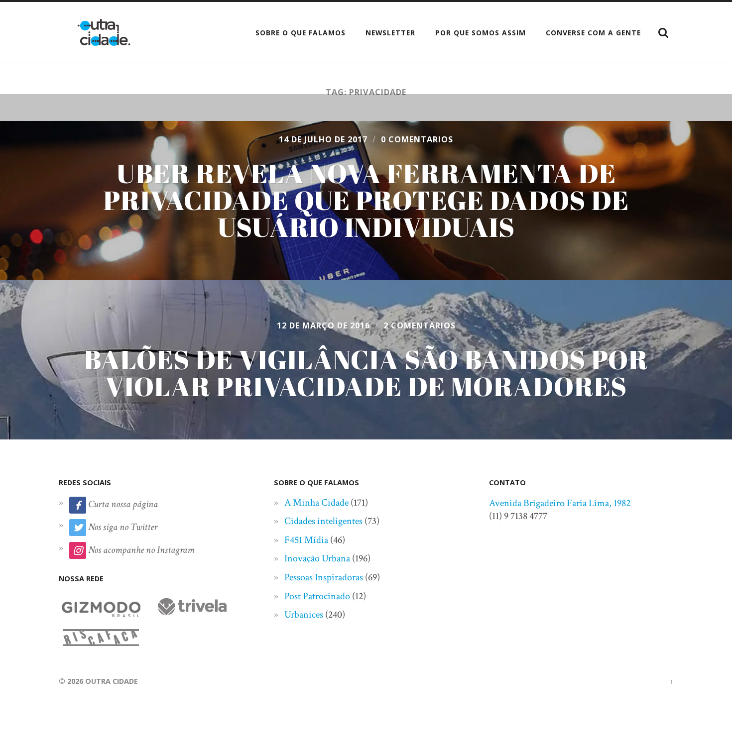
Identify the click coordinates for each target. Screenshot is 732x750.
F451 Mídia (306, 540)
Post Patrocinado (317, 596)
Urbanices (303, 614)
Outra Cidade (111, 681)
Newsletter (390, 32)
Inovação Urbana (317, 558)
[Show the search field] (663, 33)
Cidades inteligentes (323, 521)
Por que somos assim (480, 32)
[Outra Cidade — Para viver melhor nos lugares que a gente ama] (104, 32)
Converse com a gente (593, 32)
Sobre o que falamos (300, 32)
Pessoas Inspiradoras (323, 577)
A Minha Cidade (316, 502)
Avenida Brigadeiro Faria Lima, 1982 (559, 503)
